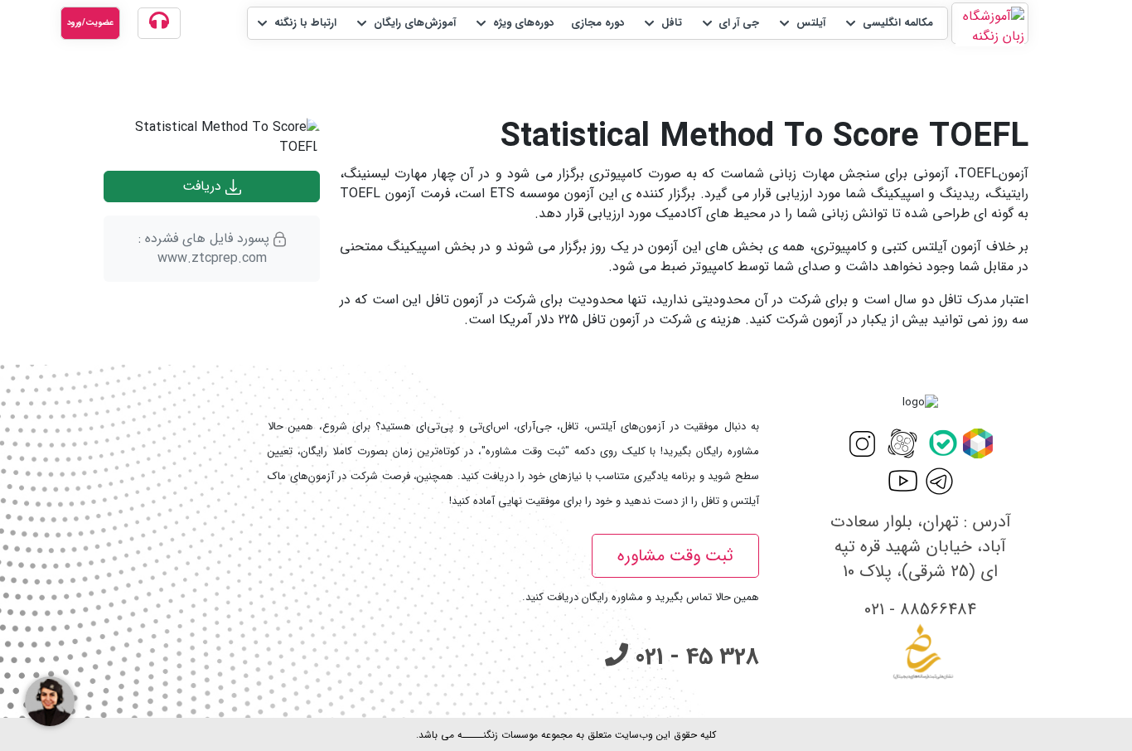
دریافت (203, 186)
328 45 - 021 (693, 657)
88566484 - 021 (920, 610)
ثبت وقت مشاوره (675, 556)
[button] (888, 23)
